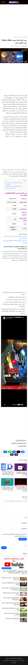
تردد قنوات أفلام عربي (20, 441)
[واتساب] (10, 452)
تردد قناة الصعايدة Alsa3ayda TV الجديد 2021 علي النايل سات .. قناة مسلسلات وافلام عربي (7, 488)
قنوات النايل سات (21, 446)
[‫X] (18, 452)
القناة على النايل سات (19, 169)
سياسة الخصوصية (13, 660)
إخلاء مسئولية (6, 660)
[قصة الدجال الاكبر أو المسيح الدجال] (23, 620)
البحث (26, 545)
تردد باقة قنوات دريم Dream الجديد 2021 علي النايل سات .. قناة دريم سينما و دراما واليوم (7, 473)
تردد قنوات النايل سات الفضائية (18, 443)
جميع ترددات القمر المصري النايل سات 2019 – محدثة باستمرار (15, 237)
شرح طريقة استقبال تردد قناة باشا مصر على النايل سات (14, 187)
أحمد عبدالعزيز (23, 46)
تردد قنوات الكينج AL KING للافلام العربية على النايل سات (14, 242)
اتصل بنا (18, 660)
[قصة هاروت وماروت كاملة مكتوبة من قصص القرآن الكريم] (23, 604)
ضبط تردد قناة (13, 251)
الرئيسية (24, 37)
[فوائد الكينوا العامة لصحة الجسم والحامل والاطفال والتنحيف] (23, 599)
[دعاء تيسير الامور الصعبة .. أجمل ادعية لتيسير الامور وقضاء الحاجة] (23, 589)
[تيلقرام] (5, 452)
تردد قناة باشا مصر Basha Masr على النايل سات (14, 183)
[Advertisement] (14, 20)
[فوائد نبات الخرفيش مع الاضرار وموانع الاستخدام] (23, 615)
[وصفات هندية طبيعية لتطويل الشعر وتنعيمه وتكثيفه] (23, 584)
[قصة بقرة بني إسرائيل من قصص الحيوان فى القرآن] (23, 609)
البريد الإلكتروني (24, 523)
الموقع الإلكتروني (24, 528)
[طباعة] (12, 454)
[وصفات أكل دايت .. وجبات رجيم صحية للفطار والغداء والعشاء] (23, 579)
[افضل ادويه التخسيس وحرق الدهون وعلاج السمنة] (23, 594)
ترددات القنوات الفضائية (17, 37)
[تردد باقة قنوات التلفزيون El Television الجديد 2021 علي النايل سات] (21, 467)
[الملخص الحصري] (14, 2)
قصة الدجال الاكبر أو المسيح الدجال (12, 618)
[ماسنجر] (14, 452)
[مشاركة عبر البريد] (16, 454)
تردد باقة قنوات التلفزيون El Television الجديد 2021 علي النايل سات (21, 473)
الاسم (25, 517)
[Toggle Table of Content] (24, 181)
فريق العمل (22, 660)
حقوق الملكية (14, 662)
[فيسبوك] (23, 452)
